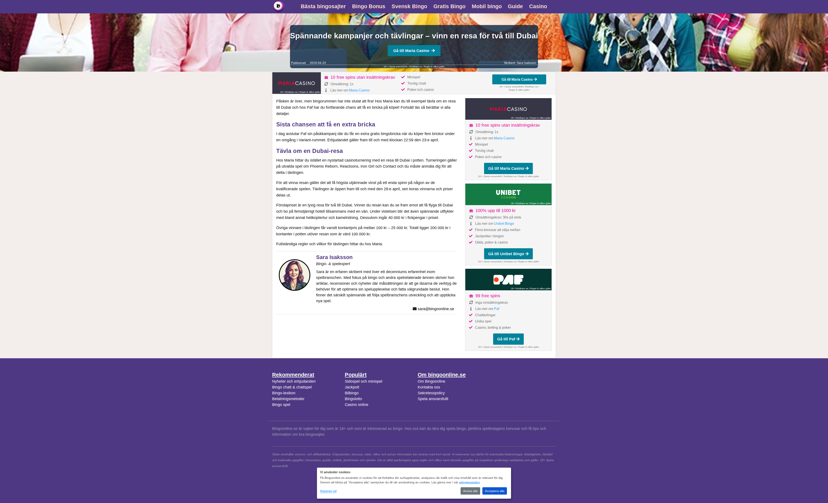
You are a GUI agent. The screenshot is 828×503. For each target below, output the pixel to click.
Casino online (356, 404)
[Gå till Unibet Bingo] (508, 194)
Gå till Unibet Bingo (506, 254)
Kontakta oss (429, 387)
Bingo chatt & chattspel (292, 387)
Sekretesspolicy (431, 393)
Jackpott (352, 387)
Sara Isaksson (526, 62)
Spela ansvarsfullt (433, 399)
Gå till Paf (506, 339)
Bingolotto (353, 399)
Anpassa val (328, 491)
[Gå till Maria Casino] (296, 83)
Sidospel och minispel (363, 381)
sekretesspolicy (469, 482)
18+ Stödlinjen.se (289, 92)
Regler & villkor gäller (434, 66)
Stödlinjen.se (415, 66)
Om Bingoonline (431, 381)
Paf (496, 309)
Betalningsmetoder (288, 399)
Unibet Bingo (504, 223)
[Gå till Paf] (508, 279)
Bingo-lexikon (283, 393)
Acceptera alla (494, 491)
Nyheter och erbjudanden (294, 381)
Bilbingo (352, 393)
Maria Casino (359, 90)
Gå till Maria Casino (411, 51)
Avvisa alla (470, 491)
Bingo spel (281, 404)
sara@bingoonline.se (436, 309)
